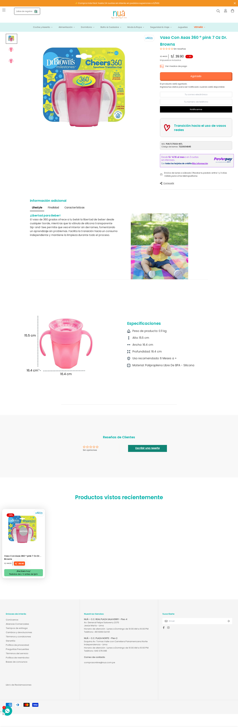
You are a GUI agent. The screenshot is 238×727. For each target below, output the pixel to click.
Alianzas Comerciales (17, 623)
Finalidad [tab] (53, 207)
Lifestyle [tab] (37, 207)
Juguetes (183, 27)
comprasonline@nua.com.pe (99, 662)
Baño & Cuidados (110, 27)
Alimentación (66, 27)
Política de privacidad (17, 645)
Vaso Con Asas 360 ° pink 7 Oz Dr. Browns (22, 557)
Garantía (10, 640)
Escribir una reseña (147, 448)
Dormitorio (86, 27)
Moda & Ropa (134, 27)
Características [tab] (74, 207)
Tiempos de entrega (17, 628)
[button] (166, 48)
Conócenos (12, 619)
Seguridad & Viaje (159, 27)
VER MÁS (198, 27)
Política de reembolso (17, 657)
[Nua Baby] (119, 14)
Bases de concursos (16, 661)
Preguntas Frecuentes (17, 649)
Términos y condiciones (18, 636)
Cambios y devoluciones (19, 632)
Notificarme (196, 109)
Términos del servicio (17, 653)
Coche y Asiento (41, 27)
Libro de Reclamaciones (18, 684)
